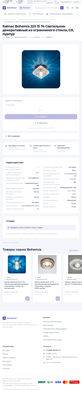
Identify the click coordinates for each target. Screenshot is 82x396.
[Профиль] (72, 8)
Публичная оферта (33, 389)
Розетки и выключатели (17, 14)
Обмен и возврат (9, 358)
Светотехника (37, 14)
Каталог (13, 19)
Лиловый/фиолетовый (30, 206)
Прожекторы (34, 19)
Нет (37, 173)
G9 (38, 209)
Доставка (6, 350)
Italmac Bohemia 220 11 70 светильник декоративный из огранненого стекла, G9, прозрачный (16, 285)
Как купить (57, 2)
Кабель (46, 336)
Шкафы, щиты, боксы (51, 332)
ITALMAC (45, 19)
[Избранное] (68, 8)
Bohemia (53, 19)
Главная (5, 19)
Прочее (73, 179)
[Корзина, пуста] (77, 8)
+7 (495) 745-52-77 (8, 2)
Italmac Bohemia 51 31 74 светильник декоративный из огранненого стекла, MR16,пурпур (46, 285)
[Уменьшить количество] (7, 110)
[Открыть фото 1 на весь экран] (41, 69)
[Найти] (62, 7)
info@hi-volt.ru (20, 2)
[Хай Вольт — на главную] (10, 7)
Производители (66, 2)
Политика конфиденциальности (13, 389)
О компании (49, 2)
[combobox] (48, 7)
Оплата (5, 354)
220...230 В (71, 191)
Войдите (14, 228)
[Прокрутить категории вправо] (77, 13)
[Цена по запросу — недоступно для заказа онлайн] (27, 298)
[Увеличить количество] (75, 110)
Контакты (76, 2)
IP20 (74, 194)
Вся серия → (74, 250)
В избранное (42, 123)
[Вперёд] (78, 278)
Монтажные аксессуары (52, 340)
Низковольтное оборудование (61, 14)
